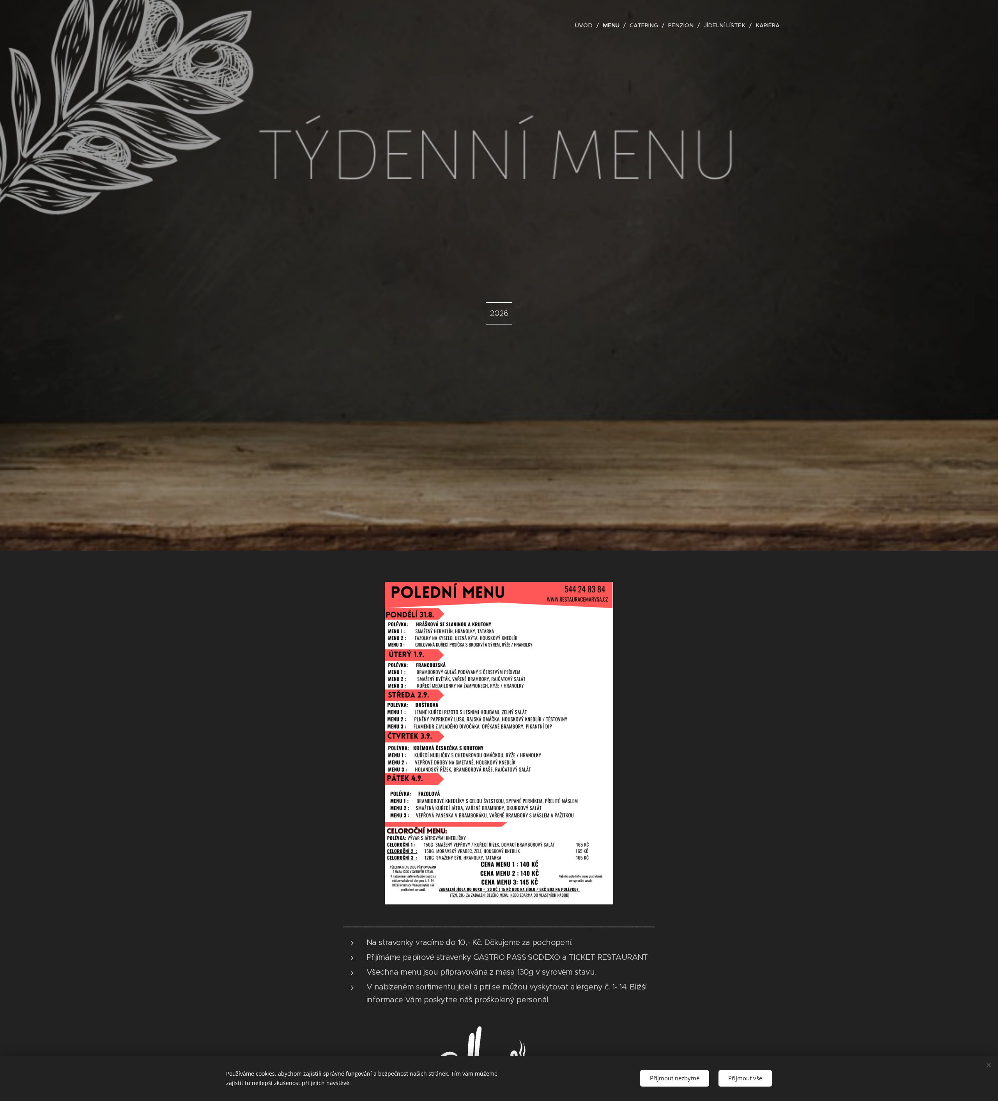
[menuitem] (586, 25)
